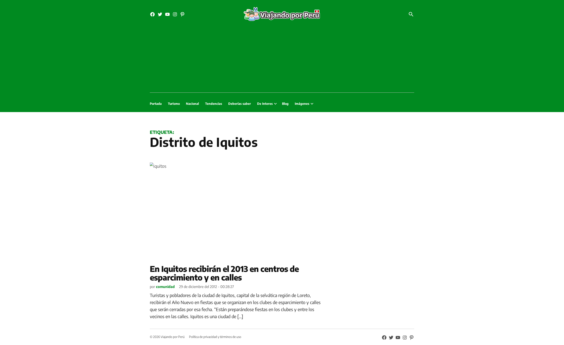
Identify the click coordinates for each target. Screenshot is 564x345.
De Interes (265, 103)
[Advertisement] (282, 59)
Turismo (174, 103)
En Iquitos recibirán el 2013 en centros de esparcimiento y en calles (224, 273)
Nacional (192, 103)
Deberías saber (239, 103)
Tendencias (213, 103)
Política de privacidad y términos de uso (215, 337)
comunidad (165, 286)
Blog (285, 103)
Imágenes (302, 103)
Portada (156, 103)
